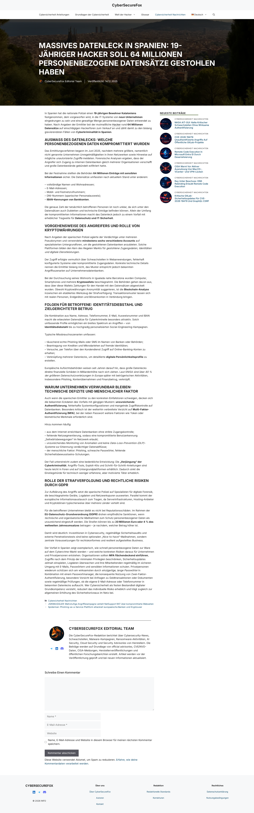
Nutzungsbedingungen (217, 798)
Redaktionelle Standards (158, 791)
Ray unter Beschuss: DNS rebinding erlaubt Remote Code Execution (191, 184)
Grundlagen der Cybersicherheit (92, 14)
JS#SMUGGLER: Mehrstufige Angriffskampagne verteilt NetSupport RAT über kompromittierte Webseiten (101, 604)
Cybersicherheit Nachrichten (170, 14)
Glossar (145, 14)
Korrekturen (158, 798)
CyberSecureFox (127, 5)
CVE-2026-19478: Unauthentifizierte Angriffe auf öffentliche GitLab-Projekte (191, 140)
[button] (214, 14)
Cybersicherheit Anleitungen (54, 14)
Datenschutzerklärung (217, 791)
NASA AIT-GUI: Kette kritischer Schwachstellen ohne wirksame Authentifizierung (192, 125)
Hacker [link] (116, 124)
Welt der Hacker (123, 14)
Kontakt (100, 804)
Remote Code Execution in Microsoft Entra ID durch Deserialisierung (188, 154)
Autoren (100, 798)
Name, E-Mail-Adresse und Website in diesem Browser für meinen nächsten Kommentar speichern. (100, 742)
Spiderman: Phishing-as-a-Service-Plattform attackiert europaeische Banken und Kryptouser (95, 607)
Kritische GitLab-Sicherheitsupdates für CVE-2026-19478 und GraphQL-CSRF (192, 198)
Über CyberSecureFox (100, 791)
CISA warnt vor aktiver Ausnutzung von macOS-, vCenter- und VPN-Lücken (189, 169)
